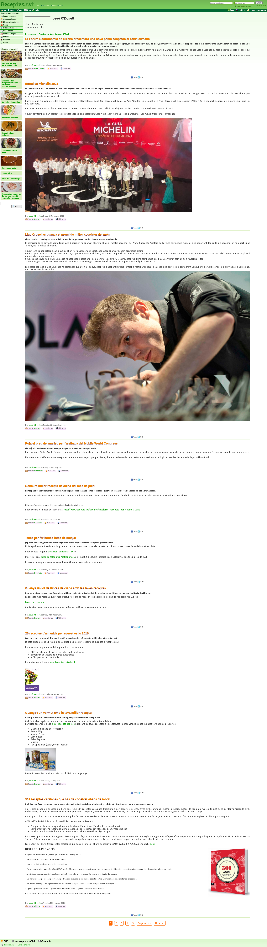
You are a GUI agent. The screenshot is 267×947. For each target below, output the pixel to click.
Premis (37, 219)
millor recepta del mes (63, 724)
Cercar (18, 206)
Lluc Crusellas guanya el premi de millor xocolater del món (67, 234)
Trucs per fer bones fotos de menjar (50, 537)
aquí (152, 844)
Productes (38, 471)
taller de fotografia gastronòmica (58, 557)
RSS (5, 941)
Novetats (38, 523)
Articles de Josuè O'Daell (58, 34)
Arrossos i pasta (9, 19)
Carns (5, 25)
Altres (5, 43)
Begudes (6, 40)
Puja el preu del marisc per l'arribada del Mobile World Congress (71, 443)
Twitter (142, 77)
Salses (6, 37)
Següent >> (144, 923)
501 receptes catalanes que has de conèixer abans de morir (67, 799)
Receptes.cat (17, 4)
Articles (42, 34)
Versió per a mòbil (24, 941)
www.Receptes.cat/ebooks (63, 662)
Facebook (135, 77)
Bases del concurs (34, 602)
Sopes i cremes (9, 16)
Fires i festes (39, 69)
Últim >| (159, 923)
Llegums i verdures (10, 22)
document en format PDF (61, 551)
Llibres (37, 697)
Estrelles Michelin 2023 (41, 83)
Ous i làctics (8, 31)
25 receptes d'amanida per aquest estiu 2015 (57, 633)
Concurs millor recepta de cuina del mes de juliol (60, 486)
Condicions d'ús (24, 945)
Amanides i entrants (11, 13)
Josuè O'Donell (35, 65)
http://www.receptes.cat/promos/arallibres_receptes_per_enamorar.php (102, 509)
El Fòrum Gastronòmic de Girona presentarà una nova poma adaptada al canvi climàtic (87, 39)
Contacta (46, 941)
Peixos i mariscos (10, 28)
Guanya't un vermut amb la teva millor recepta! (58, 712)
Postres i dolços (9, 34)
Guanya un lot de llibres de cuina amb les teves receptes (65, 588)
